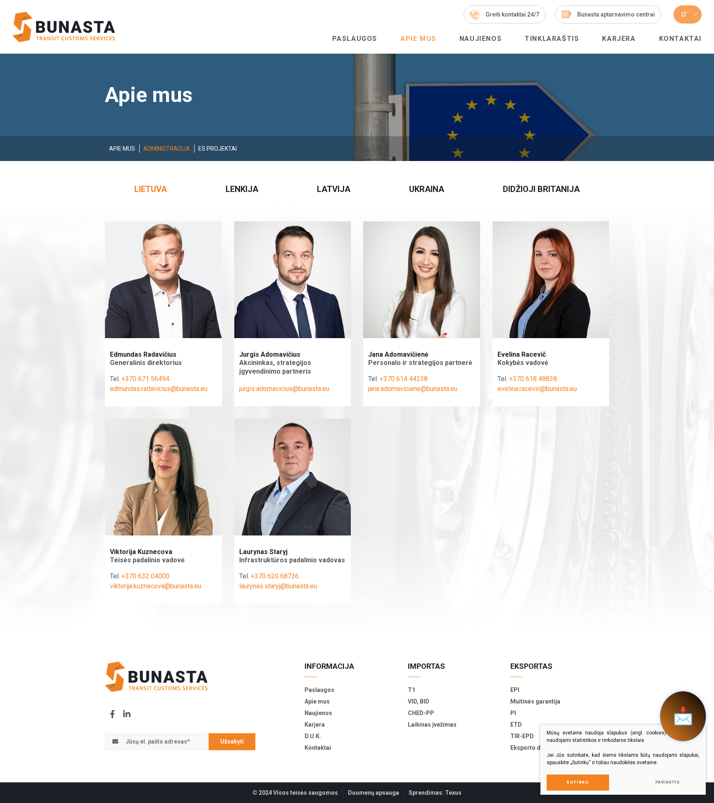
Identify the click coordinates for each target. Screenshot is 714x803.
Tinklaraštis (552, 39)
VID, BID (418, 701)
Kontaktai (680, 39)
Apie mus (418, 39)
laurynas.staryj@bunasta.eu (278, 586)
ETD (516, 724)
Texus (453, 792)
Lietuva (150, 189)
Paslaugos (354, 39)
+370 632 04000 (145, 576)
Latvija (333, 189)
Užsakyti (232, 741)
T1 (411, 690)
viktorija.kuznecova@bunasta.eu (155, 586)
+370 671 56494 (145, 379)
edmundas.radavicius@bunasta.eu (158, 389)
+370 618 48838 (533, 379)
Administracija (166, 148)
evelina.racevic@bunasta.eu (537, 389)
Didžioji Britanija (541, 189)
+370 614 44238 (404, 379)
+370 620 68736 (275, 576)
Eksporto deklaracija (539, 747)
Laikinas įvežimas (432, 724)
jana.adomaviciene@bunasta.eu (412, 389)
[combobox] (687, 14)
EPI (514, 690)
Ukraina (426, 189)
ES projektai (217, 148)
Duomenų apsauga (373, 792)
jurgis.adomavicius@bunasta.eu (284, 389)
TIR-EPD (522, 736)
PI (513, 713)
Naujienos (480, 39)
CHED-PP (421, 713)
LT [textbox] (684, 14)
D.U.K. (313, 736)
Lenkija (242, 189)
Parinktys (667, 782)
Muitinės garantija (535, 701)
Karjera (618, 39)
